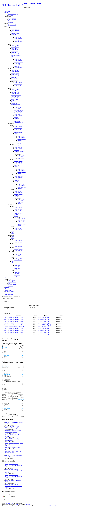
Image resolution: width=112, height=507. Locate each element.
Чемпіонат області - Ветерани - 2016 (13, 330)
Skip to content (9, 294)
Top (6, 500)
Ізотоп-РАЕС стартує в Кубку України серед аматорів (13, 431)
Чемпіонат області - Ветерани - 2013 (13, 323)
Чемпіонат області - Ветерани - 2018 (13, 334)
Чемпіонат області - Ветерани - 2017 (13, 332)
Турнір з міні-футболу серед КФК (14, 443)
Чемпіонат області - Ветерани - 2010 (13, 317)
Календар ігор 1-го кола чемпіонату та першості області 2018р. (13, 465)
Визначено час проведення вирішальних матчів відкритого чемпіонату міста (13, 451)
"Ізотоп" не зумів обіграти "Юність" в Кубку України (12, 427)
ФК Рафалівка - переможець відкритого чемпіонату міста (12, 446)
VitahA (17, 504)
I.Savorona (28, 504)
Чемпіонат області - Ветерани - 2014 (13, 325)
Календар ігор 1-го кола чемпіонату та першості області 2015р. (13, 471)
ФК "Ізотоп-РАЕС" (9, 503)
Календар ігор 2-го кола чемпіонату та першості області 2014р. (13, 476)
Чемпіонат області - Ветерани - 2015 (13, 328)
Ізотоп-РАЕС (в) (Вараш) (44, 317)
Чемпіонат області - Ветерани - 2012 (13, 321)
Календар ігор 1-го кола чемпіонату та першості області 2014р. (13, 486)
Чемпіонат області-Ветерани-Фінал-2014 (14, 326)
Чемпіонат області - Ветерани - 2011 (13, 319)
